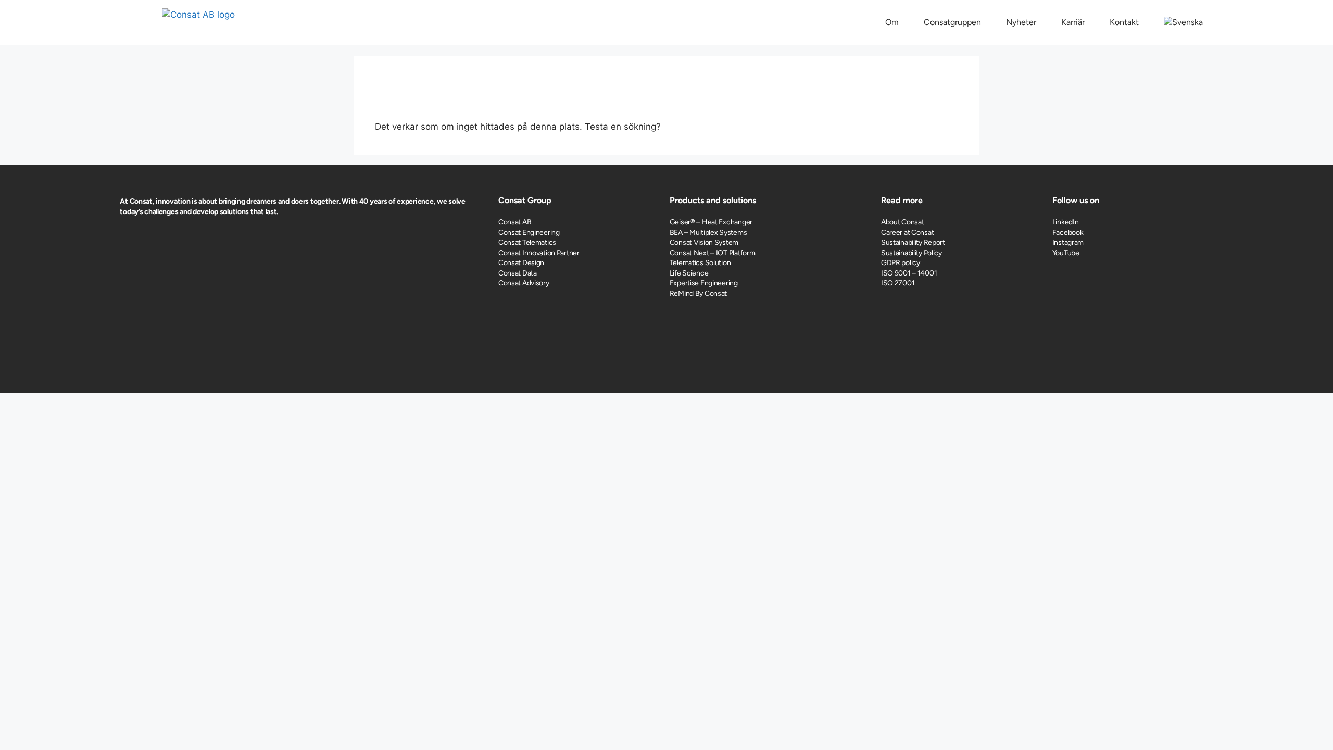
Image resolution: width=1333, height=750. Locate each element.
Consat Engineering (529, 232)
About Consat (902, 222)
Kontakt (1124, 22)
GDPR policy (900, 262)
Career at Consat (907, 232)
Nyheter (1021, 22)
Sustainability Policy (911, 252)
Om (892, 22)
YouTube (1065, 252)
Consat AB (514, 222)
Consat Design (521, 262)
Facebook (1068, 232)
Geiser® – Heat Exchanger (711, 222)
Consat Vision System (704, 242)
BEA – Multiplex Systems (708, 232)
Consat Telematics (527, 242)
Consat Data (517, 273)
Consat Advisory (523, 283)
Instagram (1068, 242)
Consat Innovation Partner (539, 252)
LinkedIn (1065, 222)
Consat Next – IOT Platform (713, 252)
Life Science (689, 273)
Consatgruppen (952, 22)
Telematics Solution (700, 262)
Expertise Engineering (704, 283)
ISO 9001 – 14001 (909, 273)
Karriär (1073, 22)
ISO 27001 (897, 283)
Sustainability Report (913, 242)
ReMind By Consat (698, 293)
